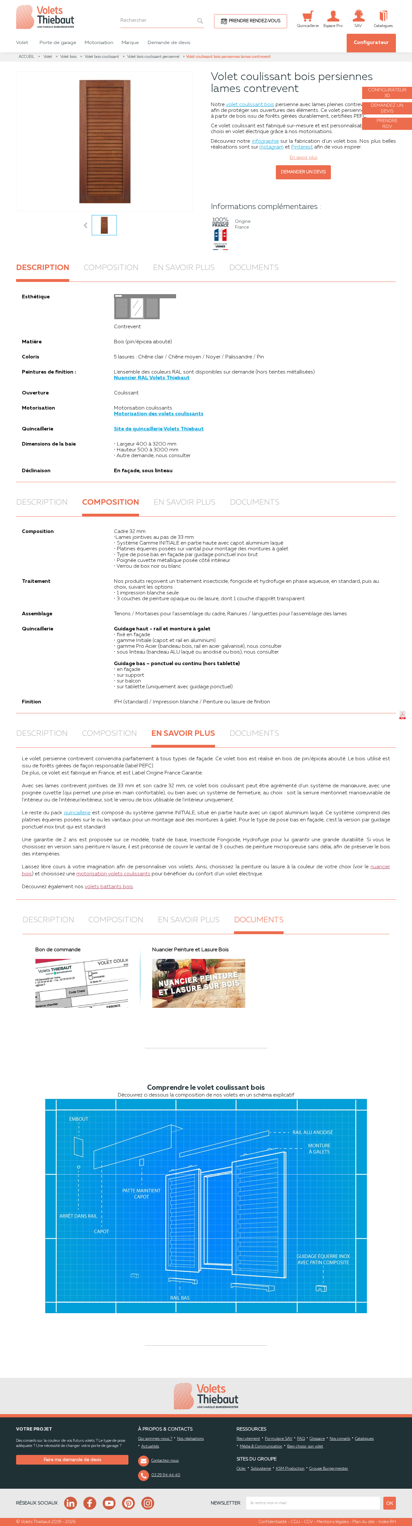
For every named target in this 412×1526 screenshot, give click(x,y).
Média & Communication (261, 1447)
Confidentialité (272, 1522)
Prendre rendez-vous (254, 21)
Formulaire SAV (278, 1439)
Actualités (150, 1447)
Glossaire (317, 1439)
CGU (295, 1522)
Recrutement (248, 1439)
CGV (308, 1522)
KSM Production (290, 1469)
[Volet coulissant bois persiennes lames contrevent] (104, 141)
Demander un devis (303, 172)
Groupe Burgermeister (328, 1469)
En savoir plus (184, 268)
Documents (254, 268)
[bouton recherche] (197, 21)
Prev (85, 225)
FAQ (301, 1439)
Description (42, 268)
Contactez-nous (165, 1461)
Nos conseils (340, 1439)
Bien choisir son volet (305, 1447)
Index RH (387, 1522)
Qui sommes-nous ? (155, 1439)
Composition (111, 268)
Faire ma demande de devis (72, 1460)
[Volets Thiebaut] (77, 17)
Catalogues (364, 1439)
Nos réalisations (190, 1439)
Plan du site (363, 1522)
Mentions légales (333, 1522)
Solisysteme (261, 1469)
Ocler (241, 1469)
